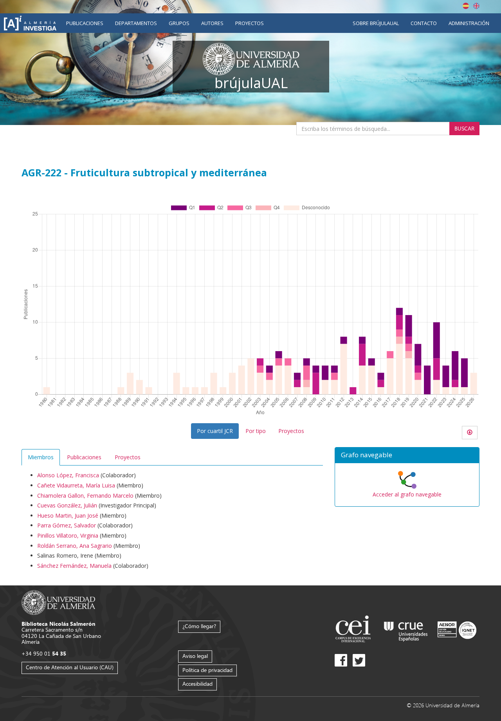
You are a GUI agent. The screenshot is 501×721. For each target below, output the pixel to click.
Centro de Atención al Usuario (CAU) (70, 667)
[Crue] (406, 630)
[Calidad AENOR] (457, 630)
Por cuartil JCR (215, 431)
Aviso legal (195, 655)
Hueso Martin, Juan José (67, 515)
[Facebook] (341, 660)
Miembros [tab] (41, 457)
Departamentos (136, 23)
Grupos (179, 23)
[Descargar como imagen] (470, 432)
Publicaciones (84, 23)
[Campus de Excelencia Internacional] (354, 630)
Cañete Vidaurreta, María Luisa (76, 485)
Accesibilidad (197, 683)
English (476, 6)
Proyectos (249, 23)
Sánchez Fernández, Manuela (74, 565)
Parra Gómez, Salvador (66, 525)
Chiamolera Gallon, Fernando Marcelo (85, 495)
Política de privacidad (207, 670)
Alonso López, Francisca (68, 475)
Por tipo (255, 431)
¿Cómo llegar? (199, 626)
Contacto (424, 23)
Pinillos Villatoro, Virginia (67, 535)
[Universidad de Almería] (59, 601)
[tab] (407, 455)
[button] (407, 455)
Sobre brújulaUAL (376, 23)
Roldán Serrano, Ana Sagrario (74, 545)
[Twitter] (359, 660)
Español (466, 6)
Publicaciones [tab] (84, 457)
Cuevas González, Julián (67, 505)
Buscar (464, 128)
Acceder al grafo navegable (407, 494)
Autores (212, 23)
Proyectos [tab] (128, 457)
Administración (469, 23)
